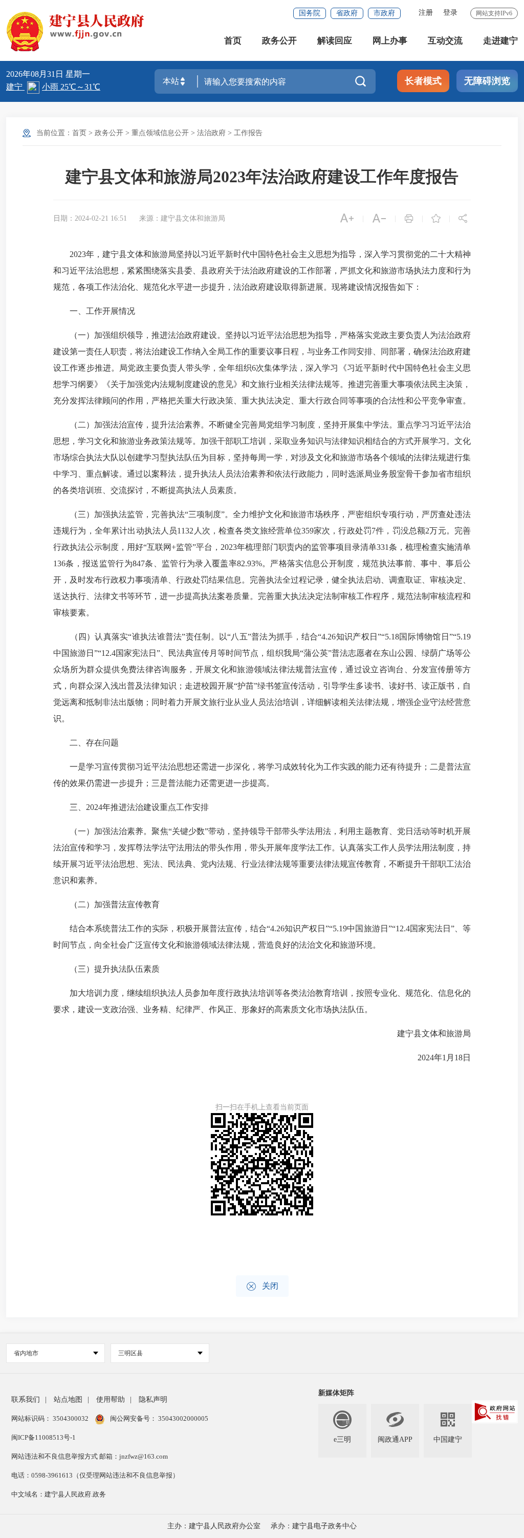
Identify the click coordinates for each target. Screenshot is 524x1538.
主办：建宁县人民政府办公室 (213, 1526)
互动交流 (445, 41)
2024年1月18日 (436, 1057)
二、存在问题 (86, 742)
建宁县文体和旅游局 (426, 1033)
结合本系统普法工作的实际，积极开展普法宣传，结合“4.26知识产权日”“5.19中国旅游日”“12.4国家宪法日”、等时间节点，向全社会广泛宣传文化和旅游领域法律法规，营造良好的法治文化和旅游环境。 (262, 936)
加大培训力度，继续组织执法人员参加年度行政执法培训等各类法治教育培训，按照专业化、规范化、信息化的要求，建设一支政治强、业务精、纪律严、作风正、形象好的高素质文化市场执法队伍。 (262, 1001)
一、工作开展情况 (94, 311)
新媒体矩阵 (336, 1393)
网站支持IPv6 (494, 13)
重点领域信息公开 (160, 133)
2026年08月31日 (36, 74)
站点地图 (68, 1399)
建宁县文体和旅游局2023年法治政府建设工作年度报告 (262, 176)
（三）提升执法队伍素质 (106, 969)
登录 (450, 12)
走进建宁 (500, 41)
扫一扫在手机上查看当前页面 (262, 1107)
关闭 (262, 1286)
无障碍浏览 (487, 81)
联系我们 (25, 1399)
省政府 (347, 13)
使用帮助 (110, 1399)
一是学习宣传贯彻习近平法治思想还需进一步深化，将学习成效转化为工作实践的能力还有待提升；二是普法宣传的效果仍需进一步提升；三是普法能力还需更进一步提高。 (262, 774)
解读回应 (334, 41)
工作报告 (248, 133)
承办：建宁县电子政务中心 (314, 1526)
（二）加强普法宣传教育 (106, 904)
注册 (426, 12)
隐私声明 (153, 1399)
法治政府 (211, 133)
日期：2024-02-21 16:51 (90, 218)
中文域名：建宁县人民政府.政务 (58, 1494)
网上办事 (390, 41)
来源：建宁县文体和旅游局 (182, 218)
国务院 (309, 13)
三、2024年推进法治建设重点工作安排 (131, 807)
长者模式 (423, 81)
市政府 (384, 13)
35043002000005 (182, 1418)
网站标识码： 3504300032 (50, 1418)
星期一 (78, 74)
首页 (233, 41)
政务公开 (279, 41)
